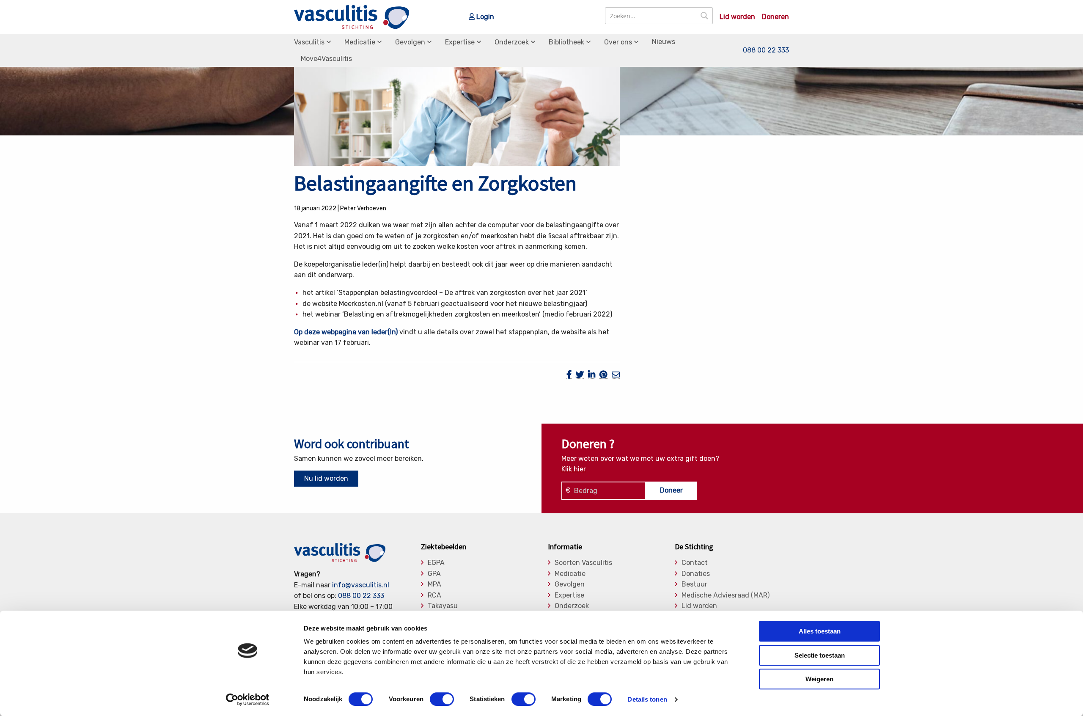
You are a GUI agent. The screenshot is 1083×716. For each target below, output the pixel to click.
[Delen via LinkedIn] (591, 375)
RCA (434, 595)
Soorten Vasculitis (583, 562)
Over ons (618, 42)
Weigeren (819, 679)
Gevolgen (410, 42)
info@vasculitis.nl (360, 585)
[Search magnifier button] (704, 16)
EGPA (436, 562)
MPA (434, 584)
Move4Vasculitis (326, 59)
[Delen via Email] (616, 375)
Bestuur (694, 584)
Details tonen (647, 699)
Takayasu (443, 606)
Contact (695, 562)
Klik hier (573, 469)
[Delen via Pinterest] (603, 375)
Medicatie (359, 42)
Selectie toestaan (819, 655)
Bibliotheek (566, 42)
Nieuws (663, 42)
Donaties (696, 573)
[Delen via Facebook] (569, 375)
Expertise (460, 42)
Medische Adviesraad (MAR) (726, 595)
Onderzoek (512, 42)
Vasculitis (309, 42)
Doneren (775, 17)
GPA (434, 573)
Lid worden (737, 17)
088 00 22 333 (766, 50)
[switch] (442, 699)
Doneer (671, 490)
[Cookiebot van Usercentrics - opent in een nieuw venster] (248, 699)
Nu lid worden (326, 478)
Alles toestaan (820, 631)
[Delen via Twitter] (580, 375)
